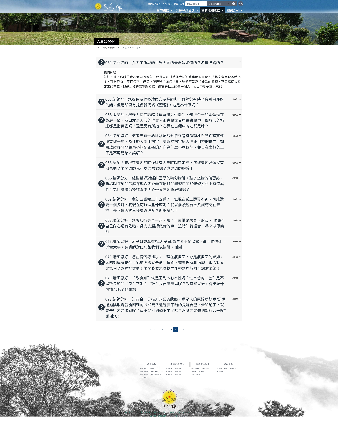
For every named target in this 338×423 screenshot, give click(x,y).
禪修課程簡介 (222, 368)
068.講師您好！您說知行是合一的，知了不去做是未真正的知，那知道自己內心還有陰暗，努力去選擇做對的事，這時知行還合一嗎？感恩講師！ (170, 225)
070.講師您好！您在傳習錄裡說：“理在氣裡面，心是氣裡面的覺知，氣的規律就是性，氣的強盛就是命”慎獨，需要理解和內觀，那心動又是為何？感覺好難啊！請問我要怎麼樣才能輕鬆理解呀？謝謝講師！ (170, 262)
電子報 (201, 371)
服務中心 (178, 374)
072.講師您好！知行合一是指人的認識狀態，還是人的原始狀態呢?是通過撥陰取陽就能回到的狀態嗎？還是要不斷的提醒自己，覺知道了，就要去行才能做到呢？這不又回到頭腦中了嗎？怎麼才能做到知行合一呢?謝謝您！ (170, 307)
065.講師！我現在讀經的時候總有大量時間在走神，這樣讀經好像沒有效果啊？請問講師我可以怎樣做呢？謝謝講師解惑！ (170, 165)
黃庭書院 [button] (163, 10)
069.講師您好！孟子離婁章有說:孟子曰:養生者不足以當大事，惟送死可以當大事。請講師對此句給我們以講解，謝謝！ (170, 244)
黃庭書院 (151, 364)
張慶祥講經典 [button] (185, 10)
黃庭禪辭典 (195, 368)
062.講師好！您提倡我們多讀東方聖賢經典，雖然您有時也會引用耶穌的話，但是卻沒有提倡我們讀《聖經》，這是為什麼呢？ (170, 101)
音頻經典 (169, 371)
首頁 (98, 47)
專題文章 (205, 368)
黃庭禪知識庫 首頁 (111, 47)
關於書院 (143, 368)
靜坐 (176, 3)
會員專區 (169, 374)
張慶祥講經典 (177, 364)
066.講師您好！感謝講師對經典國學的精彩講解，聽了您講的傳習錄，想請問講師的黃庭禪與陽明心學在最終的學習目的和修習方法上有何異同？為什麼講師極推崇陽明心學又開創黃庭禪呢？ (170, 183)
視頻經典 (178, 368)
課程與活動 (144, 374)
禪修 (164, 3)
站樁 (182, 3)
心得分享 (220, 371)
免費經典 (169, 368)
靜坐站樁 (154, 371)
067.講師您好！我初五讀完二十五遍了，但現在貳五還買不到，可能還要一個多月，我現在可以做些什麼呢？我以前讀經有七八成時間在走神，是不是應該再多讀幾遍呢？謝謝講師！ (170, 204)
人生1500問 (195, 374)
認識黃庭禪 (144, 371)
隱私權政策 (183, 416)
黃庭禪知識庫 (203, 364)
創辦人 (152, 368)
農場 (170, 3)
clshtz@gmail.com (203, 412)
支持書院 (143, 377)
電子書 (193, 371)
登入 (240, 3)
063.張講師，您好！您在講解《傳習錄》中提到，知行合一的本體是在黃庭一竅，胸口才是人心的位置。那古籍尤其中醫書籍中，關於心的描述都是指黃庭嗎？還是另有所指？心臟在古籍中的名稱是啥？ (170, 120)
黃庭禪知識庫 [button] (211, 10)
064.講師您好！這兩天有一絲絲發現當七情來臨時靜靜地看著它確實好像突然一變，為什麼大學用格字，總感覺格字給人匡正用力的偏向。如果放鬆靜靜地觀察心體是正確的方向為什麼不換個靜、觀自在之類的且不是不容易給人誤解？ (170, 144)
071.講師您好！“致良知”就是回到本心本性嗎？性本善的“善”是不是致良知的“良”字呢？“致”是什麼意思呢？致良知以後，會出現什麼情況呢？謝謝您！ (170, 283)
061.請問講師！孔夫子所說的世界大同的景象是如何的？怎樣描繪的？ (170, 62)
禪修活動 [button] (233, 10)
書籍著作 (178, 371)
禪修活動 (228, 364)
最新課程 (233, 368)
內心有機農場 (156, 374)
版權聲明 (171, 416)
